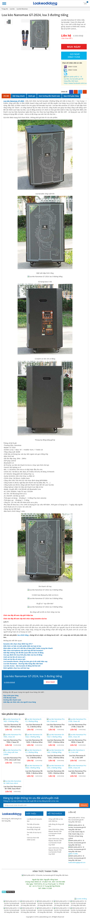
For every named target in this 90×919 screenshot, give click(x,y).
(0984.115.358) (73, 854)
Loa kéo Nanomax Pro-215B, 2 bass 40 (77, 725)
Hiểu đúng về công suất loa (56, 825)
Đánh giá (31, 96)
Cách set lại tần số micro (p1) (14, 657)
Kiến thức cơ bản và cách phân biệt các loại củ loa (22, 646)
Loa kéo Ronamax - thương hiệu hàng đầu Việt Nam (23, 664)
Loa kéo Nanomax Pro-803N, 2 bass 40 (77, 772)
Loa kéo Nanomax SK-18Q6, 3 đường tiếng (34, 772)
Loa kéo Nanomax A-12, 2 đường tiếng (34, 756)
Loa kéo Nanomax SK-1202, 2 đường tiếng (56, 756)
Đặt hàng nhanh (19, 96)
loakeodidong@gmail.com (76, 862)
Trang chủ (5, 9)
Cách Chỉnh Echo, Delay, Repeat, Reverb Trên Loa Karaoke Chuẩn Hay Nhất (56, 832)
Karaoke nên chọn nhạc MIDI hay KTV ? (18, 644)
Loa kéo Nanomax (22, 9)
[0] (85, 3)
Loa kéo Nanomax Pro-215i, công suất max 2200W (13, 760)
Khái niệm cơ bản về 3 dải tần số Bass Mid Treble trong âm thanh (28, 648)
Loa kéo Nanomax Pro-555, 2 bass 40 (56, 725)
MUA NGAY (74, 46)
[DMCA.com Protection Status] (8, 892)
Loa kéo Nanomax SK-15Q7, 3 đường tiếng (56, 741)
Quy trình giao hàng (71, 96)
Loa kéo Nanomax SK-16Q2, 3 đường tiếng (34, 741)
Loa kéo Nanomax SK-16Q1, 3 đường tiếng (12, 725)
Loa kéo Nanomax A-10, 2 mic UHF (77, 756)
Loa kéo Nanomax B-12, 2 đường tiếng (34, 725)
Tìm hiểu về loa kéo (33, 824)
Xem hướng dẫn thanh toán (49, 96)
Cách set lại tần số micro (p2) (14, 659)
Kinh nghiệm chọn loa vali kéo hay (16, 668)
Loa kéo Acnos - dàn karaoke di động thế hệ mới (21, 666)
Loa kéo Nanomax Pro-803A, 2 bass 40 (77, 741)
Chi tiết (6, 96)
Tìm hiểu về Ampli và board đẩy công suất (33, 828)
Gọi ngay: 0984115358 (74, 55)
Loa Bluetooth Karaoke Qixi (34, 820)
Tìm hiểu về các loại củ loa (34, 833)
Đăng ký (84, 805)
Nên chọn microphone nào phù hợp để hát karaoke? (23, 650)
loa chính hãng (23, 635)
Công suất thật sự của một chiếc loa (56, 820)
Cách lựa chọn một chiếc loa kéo (33, 839)
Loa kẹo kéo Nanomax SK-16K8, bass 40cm (13, 787)
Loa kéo (12, 9)
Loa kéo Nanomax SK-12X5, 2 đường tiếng (56, 772)
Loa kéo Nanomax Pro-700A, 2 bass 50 (13, 741)
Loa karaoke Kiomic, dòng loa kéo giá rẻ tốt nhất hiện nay (25, 661)
